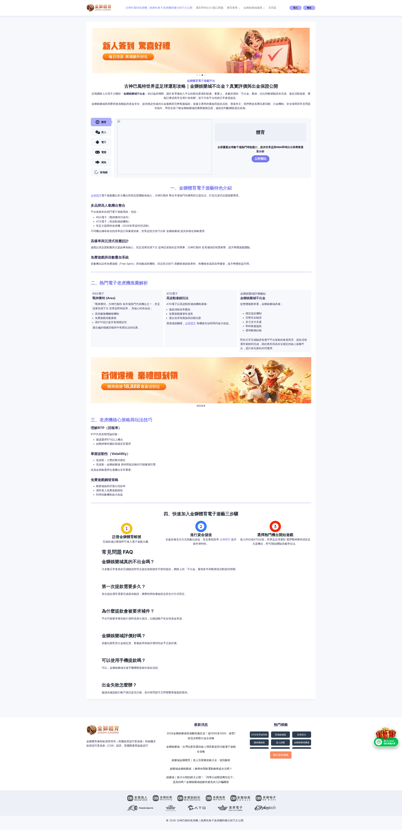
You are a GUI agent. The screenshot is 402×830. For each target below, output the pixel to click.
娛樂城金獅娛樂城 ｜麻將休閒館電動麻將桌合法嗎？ (201, 768)
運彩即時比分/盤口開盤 (209, 7)
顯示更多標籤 (280, 754)
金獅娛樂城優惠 (301, 742)
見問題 (272, 7)
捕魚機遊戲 (259, 742)
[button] (197, 75)
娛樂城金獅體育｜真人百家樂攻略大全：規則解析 (201, 760)
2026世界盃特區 (259, 734)
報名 (309, 7)
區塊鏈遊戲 (280, 734)
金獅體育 (96, 195)
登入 (295, 7)
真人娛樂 (280, 742)
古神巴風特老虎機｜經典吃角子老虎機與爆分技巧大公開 (159, 7)
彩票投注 (301, 734)
